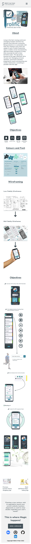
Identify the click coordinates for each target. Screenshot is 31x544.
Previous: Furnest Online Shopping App (7, 488)
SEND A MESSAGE (15, 526)
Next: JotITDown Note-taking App (23, 488)
